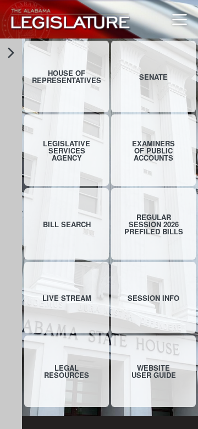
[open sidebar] (11, 53)
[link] (70, 19)
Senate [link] (153, 77)
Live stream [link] (66, 298)
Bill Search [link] (67, 224)
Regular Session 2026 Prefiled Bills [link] (153, 224)
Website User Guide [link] (153, 371)
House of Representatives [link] (66, 76)
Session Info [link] (153, 298)
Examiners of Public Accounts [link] (153, 150)
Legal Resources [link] (66, 371)
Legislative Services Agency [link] (66, 150)
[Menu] (179, 19)
